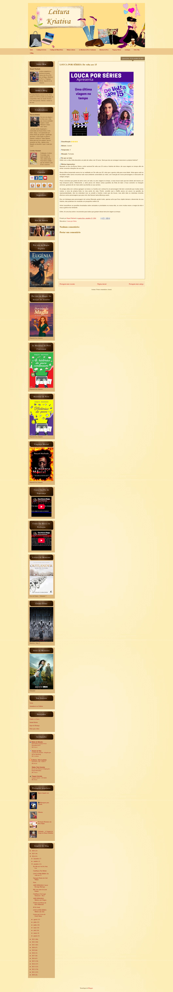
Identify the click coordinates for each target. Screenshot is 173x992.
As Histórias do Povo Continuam (87, 50)
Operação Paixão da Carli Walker (40, 879)
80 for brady (36, 907)
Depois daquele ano (43, 793)
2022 (33, 942)
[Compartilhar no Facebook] (107, 218)
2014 (33, 964)
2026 (33, 851)
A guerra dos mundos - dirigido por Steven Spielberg (41, 753)
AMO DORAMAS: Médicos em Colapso (39, 899)
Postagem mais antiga (136, 284)
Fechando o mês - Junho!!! (39, 761)
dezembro (36, 859)
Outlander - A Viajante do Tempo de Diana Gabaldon (45, 832)
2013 (33, 966)
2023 (33, 939)
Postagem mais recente (67, 284)
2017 (33, 956)
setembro (36, 864)
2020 (33, 947)
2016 (33, 958)
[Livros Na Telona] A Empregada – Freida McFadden (41, 769)
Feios (34, 882)
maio (35, 928)
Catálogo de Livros (41, 50)
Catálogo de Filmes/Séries (56, 50)
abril (35, 930)
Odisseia (40, 812)
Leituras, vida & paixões (39, 760)
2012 (33, 969)
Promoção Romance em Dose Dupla (44, 822)
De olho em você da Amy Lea (40, 867)
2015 (33, 961)
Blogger (90, 988)
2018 (33, 953)
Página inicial (101, 284)
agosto (36, 919)
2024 (33, 856)
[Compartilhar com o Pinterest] (109, 218)
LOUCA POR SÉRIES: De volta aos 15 (41, 874)
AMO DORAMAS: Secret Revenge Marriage (40, 886)
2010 (33, 975)
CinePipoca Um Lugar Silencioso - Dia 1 (39, 895)
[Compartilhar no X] (105, 218)
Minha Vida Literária (38, 767)
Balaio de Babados (37, 742)
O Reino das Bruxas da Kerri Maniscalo (39, 903)
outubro (36, 861)
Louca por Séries (72, 221)
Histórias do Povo (104, 50)
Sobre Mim (137, 50)
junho (35, 925)
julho (35, 922)
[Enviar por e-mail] (102, 218)
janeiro (36, 936)
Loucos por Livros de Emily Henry (39, 915)
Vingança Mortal (116, 50)
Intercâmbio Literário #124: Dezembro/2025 (39, 744)
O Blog (31, 53)
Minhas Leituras (71, 50)
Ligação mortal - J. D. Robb (39, 778)
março (35, 933)
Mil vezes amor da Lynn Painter (40, 890)
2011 (33, 972)
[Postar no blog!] (103, 218)
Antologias (127, 50)
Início (31, 50)
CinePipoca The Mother (40, 871)
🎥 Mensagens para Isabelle (43, 803)
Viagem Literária (37, 776)
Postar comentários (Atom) (104, 289)
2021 (33, 945)
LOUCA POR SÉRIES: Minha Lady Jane (40, 911)
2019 (33, 950)
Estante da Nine (36, 751)
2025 (33, 853)
